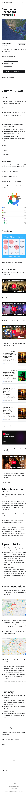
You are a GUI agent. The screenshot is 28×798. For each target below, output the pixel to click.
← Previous (5, 771)
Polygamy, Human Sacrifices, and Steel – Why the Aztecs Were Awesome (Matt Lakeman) (15, 475)
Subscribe (14, 788)
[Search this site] (23, 2)
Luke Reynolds (7, 2)
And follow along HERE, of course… (14, 72)
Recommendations (14, 786)
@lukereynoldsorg (9, 63)
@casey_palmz (8, 66)
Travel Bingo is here (16, 262)
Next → (24, 771)
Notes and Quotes (14, 784)
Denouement (21, 44)
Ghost (22, 791)
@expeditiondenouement (11, 61)
